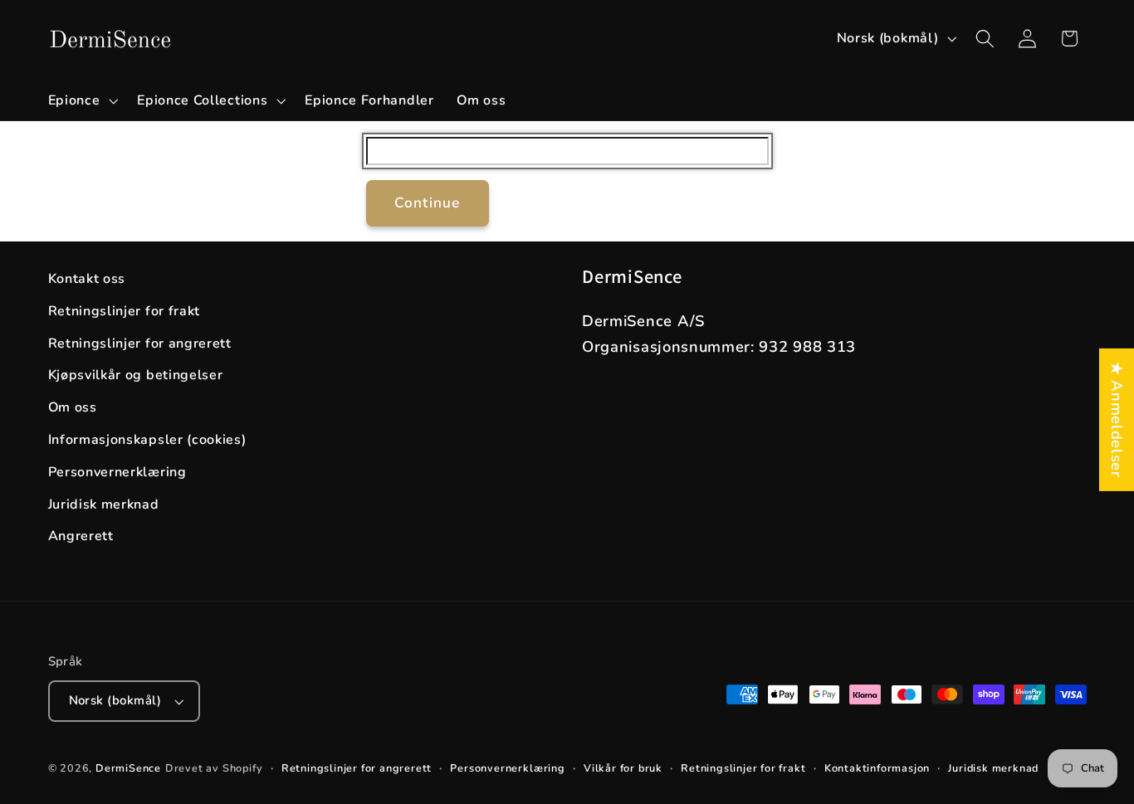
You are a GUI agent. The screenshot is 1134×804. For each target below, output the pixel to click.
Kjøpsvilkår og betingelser (135, 375)
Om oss (72, 407)
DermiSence (128, 768)
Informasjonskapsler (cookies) (147, 440)
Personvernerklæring (117, 472)
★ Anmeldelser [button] (1117, 419)
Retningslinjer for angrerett (140, 343)
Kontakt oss (87, 279)
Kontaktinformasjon (877, 768)
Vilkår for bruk (623, 768)
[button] (81, 100)
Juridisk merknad (103, 504)
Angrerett (81, 536)
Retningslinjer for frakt (124, 311)
